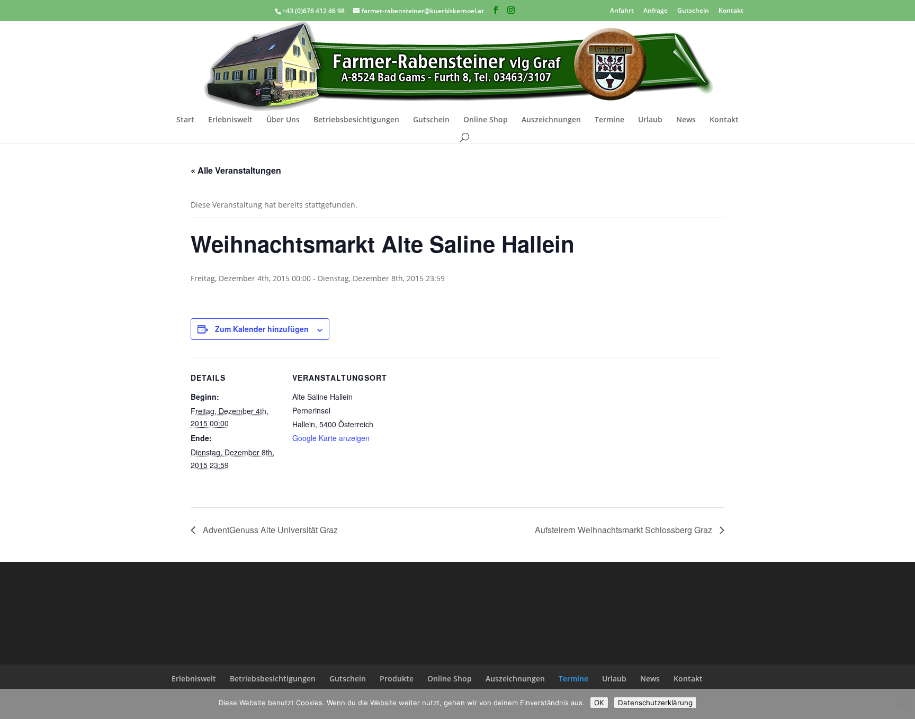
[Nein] (901, 704)
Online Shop (485, 120)
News (686, 120)
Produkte (397, 678)
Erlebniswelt (230, 120)
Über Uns (283, 120)
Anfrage (655, 10)
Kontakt (731, 10)
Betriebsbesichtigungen (356, 120)
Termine (609, 120)
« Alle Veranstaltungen (236, 170)
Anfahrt (622, 10)
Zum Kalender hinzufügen (262, 328)
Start (185, 120)
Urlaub (650, 120)
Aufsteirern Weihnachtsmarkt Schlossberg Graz (624, 530)
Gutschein (693, 10)
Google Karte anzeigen (331, 438)
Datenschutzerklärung (655, 702)
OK (599, 702)
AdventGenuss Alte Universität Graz (269, 530)
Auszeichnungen (551, 120)
